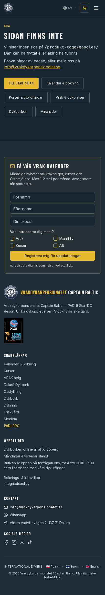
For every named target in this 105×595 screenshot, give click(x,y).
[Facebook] (6, 542)
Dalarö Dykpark (16, 385)
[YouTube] (22, 542)
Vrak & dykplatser (70, 97)
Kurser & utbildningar (25, 97)
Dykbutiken (18, 111)
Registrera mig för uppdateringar (53, 256)
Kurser (9, 371)
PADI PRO (12, 426)
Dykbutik (11, 398)
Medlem (10, 419)
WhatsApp (18, 515)
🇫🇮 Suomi (72, 566)
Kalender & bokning (63, 83)
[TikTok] (29, 542)
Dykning (10, 405)
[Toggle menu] (96, 8)
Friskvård (11, 412)
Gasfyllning (12, 391)
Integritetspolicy (17, 483)
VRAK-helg (12, 378)
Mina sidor (49, 111)
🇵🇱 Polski (52, 566)
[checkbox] (12, 239)
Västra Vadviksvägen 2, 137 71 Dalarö (40, 523)
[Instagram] (14, 542)
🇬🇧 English (93, 566)
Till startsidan (21, 82)
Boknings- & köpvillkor (22, 478)
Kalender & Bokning (20, 364)
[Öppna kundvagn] (84, 8)
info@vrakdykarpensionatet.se (32, 66)
